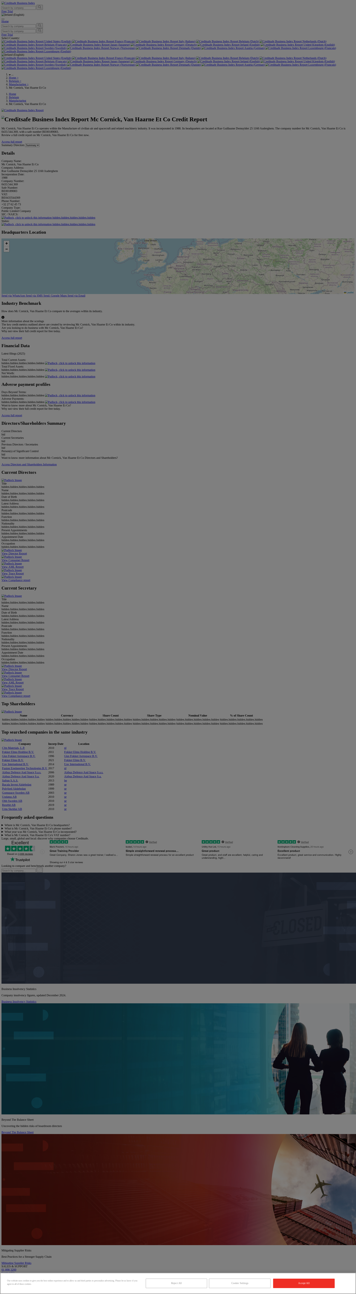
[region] (178, 1283)
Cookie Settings (239, 1283)
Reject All (176, 1283)
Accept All (303, 1283)
